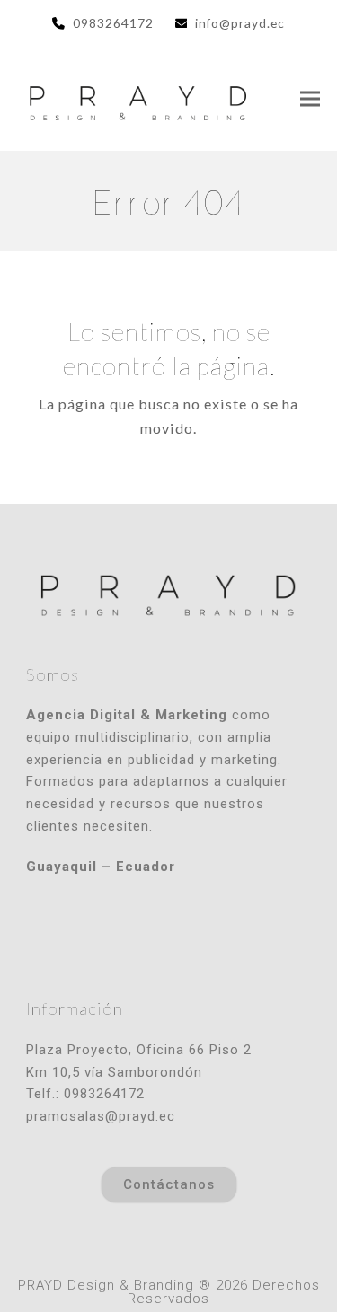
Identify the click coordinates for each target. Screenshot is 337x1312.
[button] (310, 99)
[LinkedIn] (208, 934)
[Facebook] (129, 934)
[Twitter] (168, 934)
